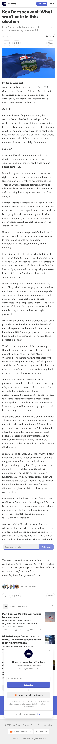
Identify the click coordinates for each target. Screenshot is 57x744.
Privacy (26, 725)
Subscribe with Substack (30, 695)
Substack (15, 738)
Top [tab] (5, 606)
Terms (33, 725)
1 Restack (32, 586)
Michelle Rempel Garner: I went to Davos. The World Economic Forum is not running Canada (21, 639)
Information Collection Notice (33, 704)
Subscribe (42, 4)
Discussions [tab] (22, 606)
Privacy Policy (28, 706)
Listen (51, 36)
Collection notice (45, 725)
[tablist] (15, 606)
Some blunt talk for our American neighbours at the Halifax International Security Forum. (20, 622)
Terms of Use (41, 701)
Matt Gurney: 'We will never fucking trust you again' (21, 615)
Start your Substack (21, 731)
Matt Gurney (18, 626)
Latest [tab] (12, 606)
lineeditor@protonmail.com (26, 575)
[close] (49, 650)
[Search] (52, 606)
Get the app (41, 731)
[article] (28, 622)
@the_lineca (19, 571)
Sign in (51, 4)
